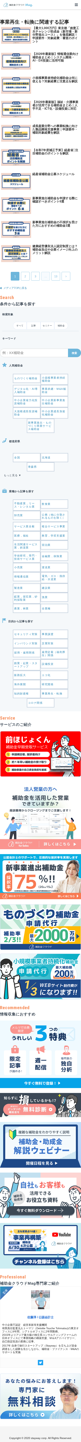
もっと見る (11, 475)
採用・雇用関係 (24, 652)
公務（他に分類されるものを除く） (53, 516)
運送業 (46, 567)
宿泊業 (46, 544)
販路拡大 (20, 675)
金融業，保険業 (52, 556)
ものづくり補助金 (26, 378)
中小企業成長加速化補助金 (53, 413)
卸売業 (18, 515)
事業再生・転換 (52, 693)
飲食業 (46, 503)
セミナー (47, 325)
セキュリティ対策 (26, 634)
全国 (17, 457)
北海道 (46, 457)
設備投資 (47, 663)
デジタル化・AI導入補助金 (26, 390)
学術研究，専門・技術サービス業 (26, 557)
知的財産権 (21, 693)
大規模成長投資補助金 (26, 413)
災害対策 (47, 643)
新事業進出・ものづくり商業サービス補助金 (40, 426)
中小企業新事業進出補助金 (53, 402)
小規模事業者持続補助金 (53, 379)
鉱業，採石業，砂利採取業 (26, 598)
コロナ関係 (35, 702)
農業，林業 (21, 608)
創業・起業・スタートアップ (26, 665)
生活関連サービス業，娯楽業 (26, 546)
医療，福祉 (21, 535)
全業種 (46, 608)
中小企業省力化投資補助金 (26, 402)
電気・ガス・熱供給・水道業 (53, 577)
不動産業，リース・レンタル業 (24, 505)
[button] (74, 353)
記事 (33, 325)
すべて (20, 325)
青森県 (32, 466)
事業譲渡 (47, 634)
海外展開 (20, 684)
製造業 (18, 587)
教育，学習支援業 (53, 535)
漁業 (45, 597)
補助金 (61, 325)
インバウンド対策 (26, 643)
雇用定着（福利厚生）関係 (53, 654)
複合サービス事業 (53, 526)
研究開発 (47, 684)
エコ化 (46, 675)
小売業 (18, 567)
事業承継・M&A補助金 (54, 390)
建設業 (46, 587)
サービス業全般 (24, 526)
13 (55, 276)
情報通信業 (21, 576)
